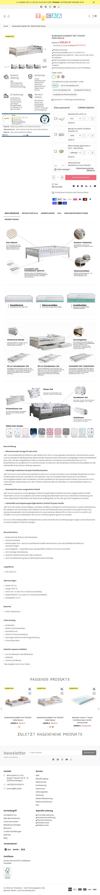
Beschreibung (12, 213)
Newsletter (15, 754)
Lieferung (40, 795)
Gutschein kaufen (11, 822)
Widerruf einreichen (44, 802)
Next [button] (45, 49)
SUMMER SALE (9, 36)
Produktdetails (30, 213)
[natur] (58, 77)
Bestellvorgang (42, 779)
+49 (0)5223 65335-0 (15, 785)
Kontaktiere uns (10, 815)
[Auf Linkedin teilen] (86, 186)
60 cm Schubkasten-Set (69, 85)
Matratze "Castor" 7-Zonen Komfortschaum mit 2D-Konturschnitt (82, 720)
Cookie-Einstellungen (12, 831)
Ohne (55, 85)
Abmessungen (48, 213)
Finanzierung (41, 785)
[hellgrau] (63, 77)
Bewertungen (12, 219)
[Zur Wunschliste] (30, 693)
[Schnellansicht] (30, 689)
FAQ (37, 805)
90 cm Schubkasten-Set (61, 90)
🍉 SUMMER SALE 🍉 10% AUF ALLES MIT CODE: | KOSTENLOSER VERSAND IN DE (50, 2)
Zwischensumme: (85, 168)
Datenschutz (41, 782)
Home (6, 26)
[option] (26, 49)
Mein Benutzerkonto (12, 818)
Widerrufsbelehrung (44, 798)
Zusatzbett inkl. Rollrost (82, 90)
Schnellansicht (61, 121)
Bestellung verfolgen (12, 825)
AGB (37, 775)
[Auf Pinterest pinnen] (82, 186)
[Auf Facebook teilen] (74, 186)
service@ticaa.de (14, 789)
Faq (59, 213)
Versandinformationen (76, 213)
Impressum (40, 789)
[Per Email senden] (95, 186)
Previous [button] (7, 49)
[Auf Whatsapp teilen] (90, 186)
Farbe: (57, 73)
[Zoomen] (45, 60)
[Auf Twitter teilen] (78, 186)
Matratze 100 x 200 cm (77, 114)
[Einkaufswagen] (93, 16)
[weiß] (53, 77)
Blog (5, 838)
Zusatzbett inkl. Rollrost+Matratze (64, 94)
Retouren (7, 828)
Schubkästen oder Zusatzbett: (67, 82)
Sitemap (7, 835)
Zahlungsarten (42, 792)
